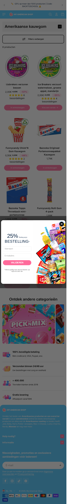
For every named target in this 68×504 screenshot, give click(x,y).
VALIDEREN (17, 262)
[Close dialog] (61, 224)
